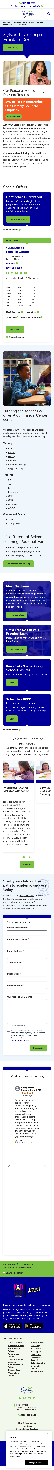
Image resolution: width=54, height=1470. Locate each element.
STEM (11, 519)
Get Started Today (18, 219)
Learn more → (13, 116)
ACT (10, 483)
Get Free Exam (16, 649)
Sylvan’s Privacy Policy (20, 1040)
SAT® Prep (35, 1345)
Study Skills (14, 523)
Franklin (7, 24)
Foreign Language (17, 464)
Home (6, 22)
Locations (15, 22)
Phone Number (16, 985)
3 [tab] (30, 857)
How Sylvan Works (27, 1423)
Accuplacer (14, 504)
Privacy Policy (15, 1456)
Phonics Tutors (14, 1370)
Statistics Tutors (15, 1359)
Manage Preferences (36, 1463)
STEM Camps (37, 1371)
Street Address (15, 962)
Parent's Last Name (18, 939)
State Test (13, 492)
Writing (12, 456)
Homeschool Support (36, 1358)
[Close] (48, 1433)
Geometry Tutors (16, 1345)
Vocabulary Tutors (13, 1374)
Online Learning (38, 1363)
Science (12, 460)
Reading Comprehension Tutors (15, 1364)
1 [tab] (23, 857)
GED (10, 500)
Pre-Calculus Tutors (14, 1349)
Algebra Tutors (15, 1343)
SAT (10, 479)
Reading (12, 452)
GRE (10, 496)
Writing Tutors (37, 1343)
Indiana (40, 22)
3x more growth (11, 163)
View (12, 682)
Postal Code (14, 973)
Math (10, 448)
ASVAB (11, 508)
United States (28, 22)
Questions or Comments (19, 996)
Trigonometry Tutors (14, 1355)
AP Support (36, 1352)
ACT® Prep (36, 1348)
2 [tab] (27, 857)
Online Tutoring (16, 468)
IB (9, 488)
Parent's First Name (18, 927)
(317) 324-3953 (14, 267)
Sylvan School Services (27, 1429)
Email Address (15, 950)
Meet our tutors (17, 615)
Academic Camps (35, 1367)
